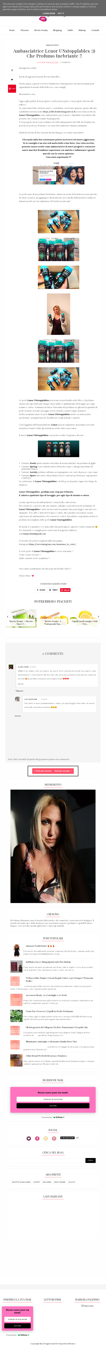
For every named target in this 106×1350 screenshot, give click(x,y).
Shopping (57, 30)
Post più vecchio (62, 771)
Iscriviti (53, 1106)
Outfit (70, 30)
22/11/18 (32, 667)
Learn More (49, 13)
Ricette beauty (41, 30)
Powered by (47, 1117)
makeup (71, 1182)
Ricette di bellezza (21, 1182)
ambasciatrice (52, 45)
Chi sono (25, 30)
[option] (21, 620)
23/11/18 (44, 699)
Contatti (95, 30)
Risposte (19, 691)
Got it (61, 13)
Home (12, 30)
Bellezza (47, 1182)
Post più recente (43, 771)
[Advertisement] (55, 1219)
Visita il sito (88, 1306)
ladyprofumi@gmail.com (34, 534)
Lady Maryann (43, 62)
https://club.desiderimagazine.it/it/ (60, 111)
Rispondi (20, 684)
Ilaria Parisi (23, 667)
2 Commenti (65, 62)
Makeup (82, 30)
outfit (36, 1182)
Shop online (59, 1182)
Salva (13, 88)
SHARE (42, 590)
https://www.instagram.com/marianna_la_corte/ (52, 544)
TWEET (55, 590)
